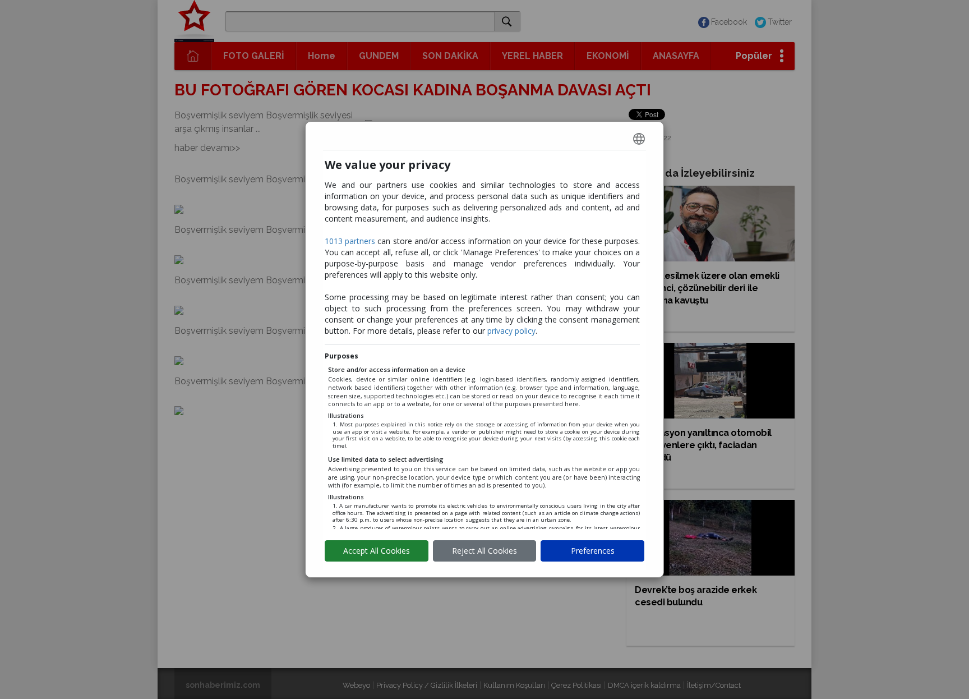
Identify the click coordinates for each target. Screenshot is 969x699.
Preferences (593, 550)
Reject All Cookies (484, 550)
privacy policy (511, 330)
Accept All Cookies (376, 550)
